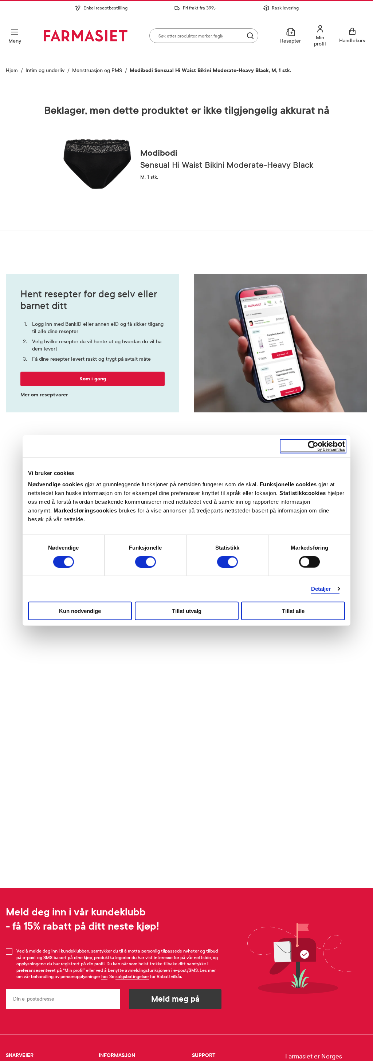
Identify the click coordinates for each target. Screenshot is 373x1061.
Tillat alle (293, 611)
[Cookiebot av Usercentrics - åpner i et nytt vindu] (313, 446)
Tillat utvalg (186, 611)
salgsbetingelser (132, 976)
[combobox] (203, 35)
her (104, 976)
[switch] (145, 561)
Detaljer (321, 588)
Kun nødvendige (80, 611)
